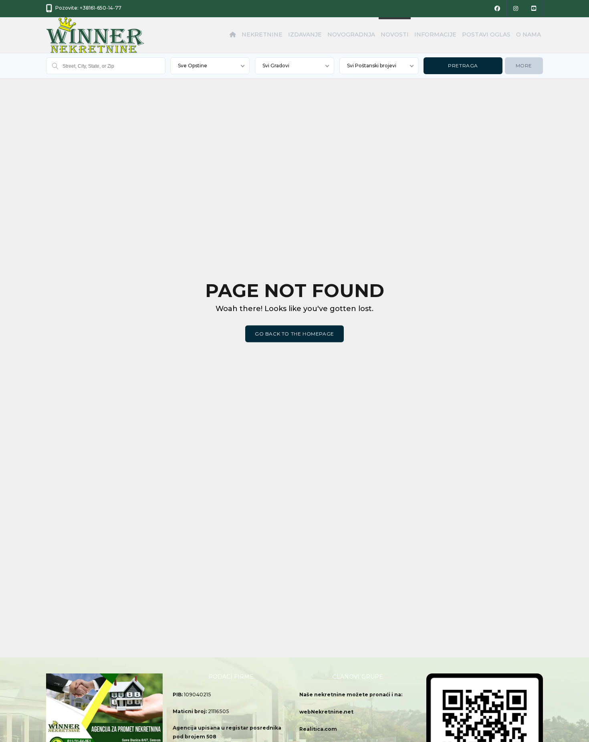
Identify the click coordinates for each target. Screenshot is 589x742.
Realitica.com (318, 729)
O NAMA (528, 34)
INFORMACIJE (435, 34)
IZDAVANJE (305, 34)
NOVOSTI (395, 34)
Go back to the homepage (294, 334)
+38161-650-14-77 (100, 8)
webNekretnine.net (326, 712)
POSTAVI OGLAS (486, 34)
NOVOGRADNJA (351, 34)
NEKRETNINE (262, 34)
